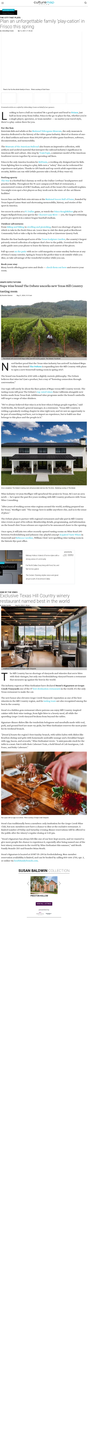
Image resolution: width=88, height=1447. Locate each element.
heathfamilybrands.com (26, 860)
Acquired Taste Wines (70, 534)
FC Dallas (29, 211)
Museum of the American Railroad (22, 146)
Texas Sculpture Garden (53, 239)
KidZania (43, 162)
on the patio (20, 251)
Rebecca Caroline (24, 537)
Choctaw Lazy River (48, 214)
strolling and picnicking (39, 227)
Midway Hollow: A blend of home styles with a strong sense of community (42, 557)
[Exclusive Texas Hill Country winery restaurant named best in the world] (44, 638)
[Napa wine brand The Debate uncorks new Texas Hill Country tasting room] (44, 328)
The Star (5, 180)
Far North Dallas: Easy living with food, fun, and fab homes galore (42, 567)
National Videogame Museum (47, 131)
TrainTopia (44, 152)
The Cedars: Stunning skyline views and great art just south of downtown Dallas (42, 577)
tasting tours (49, 701)
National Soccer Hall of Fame (60, 199)
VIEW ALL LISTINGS (44, 904)
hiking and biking (15, 227)
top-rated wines (45, 392)
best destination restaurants (46, 688)
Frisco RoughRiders (63, 211)
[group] (8, 98)
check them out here (56, 267)
